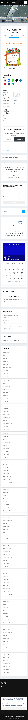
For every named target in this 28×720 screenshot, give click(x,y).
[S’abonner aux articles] (1, 686)
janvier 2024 (6, 383)
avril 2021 (5, 464)
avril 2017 (5, 610)
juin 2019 (5, 529)
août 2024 (5, 371)
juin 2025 (5, 364)
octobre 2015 (6, 666)
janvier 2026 (6, 355)
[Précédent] (5, 296)
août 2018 (5, 560)
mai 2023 (5, 402)
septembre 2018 (7, 557)
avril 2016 (5, 648)
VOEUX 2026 (6, 320)
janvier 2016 (6, 657)
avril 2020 (5, 498)
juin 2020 (5, 492)
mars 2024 (5, 377)
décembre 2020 (7, 476)
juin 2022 (5, 433)
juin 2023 (5, 398)
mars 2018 (5, 576)
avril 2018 (5, 573)
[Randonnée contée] (8, 99)
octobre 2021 (6, 445)
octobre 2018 (6, 554)
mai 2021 (5, 461)
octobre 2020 (6, 479)
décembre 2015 (7, 660)
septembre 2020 (7, 483)
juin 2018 (5, 567)
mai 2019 (5, 532)
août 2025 (5, 358)
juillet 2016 (6, 638)
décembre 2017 (7, 585)
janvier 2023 (6, 414)
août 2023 (5, 392)
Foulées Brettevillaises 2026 (10, 315)
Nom (4, 191)
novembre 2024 (7, 367)
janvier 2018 (6, 582)
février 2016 (6, 654)
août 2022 (5, 427)
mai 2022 (5, 436)
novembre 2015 (7, 663)
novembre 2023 (7, 386)
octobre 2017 (6, 592)
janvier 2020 (6, 507)
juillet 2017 (6, 601)
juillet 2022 (6, 430)
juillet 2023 (6, 395)
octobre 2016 (6, 629)
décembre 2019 (7, 511)
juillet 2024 (6, 374)
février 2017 (6, 616)
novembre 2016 (7, 626)
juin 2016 (5, 641)
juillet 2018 (6, 564)
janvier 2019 (6, 545)
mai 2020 (5, 495)
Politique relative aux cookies (16, 705)
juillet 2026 (6, 352)
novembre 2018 (7, 551)
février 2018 (6, 579)
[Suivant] (23, 296)
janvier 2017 (6, 620)
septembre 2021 (7, 448)
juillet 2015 (6, 673)
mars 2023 (5, 408)
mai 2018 (5, 570)
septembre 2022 (7, 423)
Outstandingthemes (14, 718)
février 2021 (6, 470)
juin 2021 (5, 458)
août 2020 (5, 486)
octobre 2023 (6, 389)
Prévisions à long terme (14, 281)
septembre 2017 (7, 595)
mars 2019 (5, 539)
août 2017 (5, 598)
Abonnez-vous (19, 139)
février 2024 (6, 380)
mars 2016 (5, 651)
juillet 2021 (6, 455)
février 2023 (6, 411)
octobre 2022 (6, 420)
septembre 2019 (7, 520)
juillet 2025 (6, 361)
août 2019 (5, 523)
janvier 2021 (6, 473)
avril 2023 (5, 405)
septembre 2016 (7, 632)
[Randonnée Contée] (7, 111)
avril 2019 (5, 535)
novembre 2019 (7, 514)
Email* (5, 196)
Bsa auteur (9, 35)
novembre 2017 (7, 588)
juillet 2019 (6, 526)
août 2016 (5, 635)
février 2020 (6, 504)
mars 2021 (5, 467)
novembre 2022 (7, 417)
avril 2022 (5, 439)
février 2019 (6, 542)
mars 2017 (5, 613)
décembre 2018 (7, 548)
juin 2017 (5, 604)
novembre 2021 (7, 442)
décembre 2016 (7, 623)
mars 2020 (5, 501)
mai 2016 (5, 644)
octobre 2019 (6, 517)
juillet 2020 (6, 489)
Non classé (6, 150)
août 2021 (5, 451)
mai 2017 (5, 607)
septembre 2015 (7, 669)
